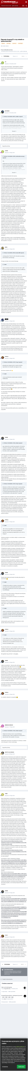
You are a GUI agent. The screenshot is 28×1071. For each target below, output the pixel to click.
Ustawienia (5, 1066)
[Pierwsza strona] (2, 56)
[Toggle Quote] (3, 116)
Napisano (10, 63)
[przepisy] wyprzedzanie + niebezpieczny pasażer (12, 995)
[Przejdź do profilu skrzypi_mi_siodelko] (2, 753)
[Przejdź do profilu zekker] (2, 438)
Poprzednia (6, 56)
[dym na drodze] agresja (7, 987)
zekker (17, 116)
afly (5, 999)
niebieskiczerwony (8, 49)
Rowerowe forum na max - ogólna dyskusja (18, 51)
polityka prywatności (20, 1046)
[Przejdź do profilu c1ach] (2, 936)
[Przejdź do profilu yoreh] (2, 794)
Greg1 (17, 362)
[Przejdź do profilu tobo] (2, 320)
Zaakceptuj (21, 1066)
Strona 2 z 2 (15, 56)
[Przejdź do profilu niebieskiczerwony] (2, 726)
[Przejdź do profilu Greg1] (2, 248)
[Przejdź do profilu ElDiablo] (25, 996)
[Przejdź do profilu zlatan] (2, 151)
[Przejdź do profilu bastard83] (2, 111)
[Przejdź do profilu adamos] (25, 988)
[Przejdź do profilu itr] (2, 62)
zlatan (17, 443)
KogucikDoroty (7, 988)
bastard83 (18, 252)
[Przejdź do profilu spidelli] (2, 357)
